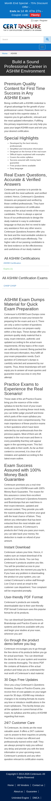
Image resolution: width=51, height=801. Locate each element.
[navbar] (6, 45)
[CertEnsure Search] (47, 39)
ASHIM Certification (12, 263)
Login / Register (40, 20)
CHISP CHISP (10, 286)
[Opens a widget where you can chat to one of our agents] (31, 785)
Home (5, 53)
